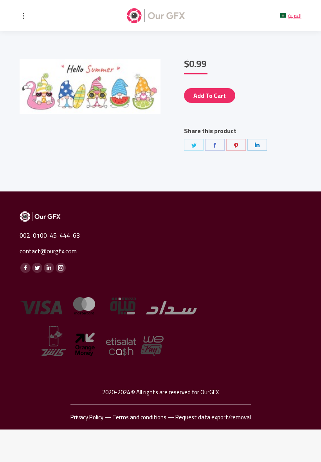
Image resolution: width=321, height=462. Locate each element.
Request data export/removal (213, 417)
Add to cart (209, 95)
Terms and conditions (139, 417)
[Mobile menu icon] (24, 15)
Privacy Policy (86, 417)
